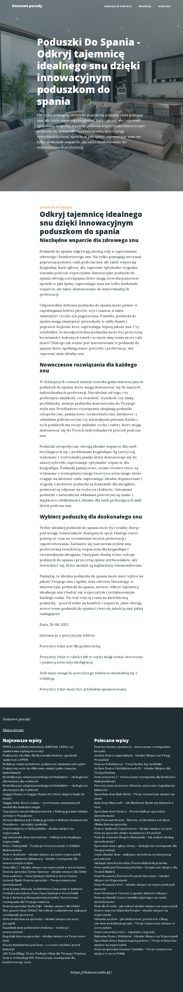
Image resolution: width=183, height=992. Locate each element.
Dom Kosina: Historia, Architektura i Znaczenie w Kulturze (43, 889)
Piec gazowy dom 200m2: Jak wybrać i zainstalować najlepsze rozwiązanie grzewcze (45, 912)
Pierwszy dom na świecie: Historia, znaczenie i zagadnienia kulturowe (134, 788)
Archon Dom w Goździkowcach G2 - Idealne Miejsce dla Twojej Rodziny (132, 770)
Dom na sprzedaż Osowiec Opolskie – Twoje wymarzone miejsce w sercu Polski (133, 951)
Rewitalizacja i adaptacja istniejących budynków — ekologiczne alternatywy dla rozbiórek (45, 779)
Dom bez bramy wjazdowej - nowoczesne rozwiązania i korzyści (132, 749)
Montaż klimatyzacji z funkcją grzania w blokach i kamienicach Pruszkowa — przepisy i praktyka (45, 822)
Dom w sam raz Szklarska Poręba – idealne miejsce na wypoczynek (131, 912)
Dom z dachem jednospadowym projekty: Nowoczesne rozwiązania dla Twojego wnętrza (40, 900)
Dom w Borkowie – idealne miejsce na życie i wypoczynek (42, 854)
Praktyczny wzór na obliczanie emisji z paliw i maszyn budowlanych (39, 770)
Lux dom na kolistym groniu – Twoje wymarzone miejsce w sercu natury (134, 925)
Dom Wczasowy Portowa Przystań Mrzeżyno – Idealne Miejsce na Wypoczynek (131, 878)
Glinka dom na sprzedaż (110, 824)
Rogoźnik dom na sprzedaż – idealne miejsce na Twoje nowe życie (44, 938)
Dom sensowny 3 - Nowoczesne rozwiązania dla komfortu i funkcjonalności (134, 779)
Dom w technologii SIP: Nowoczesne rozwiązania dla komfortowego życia (39, 960)
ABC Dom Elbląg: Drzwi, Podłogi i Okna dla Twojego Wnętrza (44, 953)
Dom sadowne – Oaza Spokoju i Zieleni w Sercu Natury (40, 876)
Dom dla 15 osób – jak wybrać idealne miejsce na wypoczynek (135, 906)
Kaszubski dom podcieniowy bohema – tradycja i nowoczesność (36, 930)
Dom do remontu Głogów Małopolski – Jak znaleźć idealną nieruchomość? (134, 839)
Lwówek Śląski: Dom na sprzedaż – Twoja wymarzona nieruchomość (39, 882)
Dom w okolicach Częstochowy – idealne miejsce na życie (133, 828)
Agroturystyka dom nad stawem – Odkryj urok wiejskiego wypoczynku (42, 839)
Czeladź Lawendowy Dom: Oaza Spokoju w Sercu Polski (40, 893)
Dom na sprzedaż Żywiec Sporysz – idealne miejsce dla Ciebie (45, 871)
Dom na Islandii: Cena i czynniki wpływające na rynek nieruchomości (130, 900)
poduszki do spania (56, 207)
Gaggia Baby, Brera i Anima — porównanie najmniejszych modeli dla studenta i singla (41, 805)
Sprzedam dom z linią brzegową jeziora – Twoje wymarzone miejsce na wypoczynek (135, 943)
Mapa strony (13, 730)
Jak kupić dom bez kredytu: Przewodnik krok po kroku (130, 863)
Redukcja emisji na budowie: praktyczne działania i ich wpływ (44, 764)
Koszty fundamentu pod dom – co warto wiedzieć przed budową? (41, 947)
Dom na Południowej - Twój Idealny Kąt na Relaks (128, 764)
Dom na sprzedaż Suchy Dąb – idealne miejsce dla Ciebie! (41, 906)
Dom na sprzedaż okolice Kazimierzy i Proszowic (127, 833)
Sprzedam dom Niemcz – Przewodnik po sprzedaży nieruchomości (129, 813)
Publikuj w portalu (118, 6)
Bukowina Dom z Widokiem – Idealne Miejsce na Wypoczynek (136, 936)
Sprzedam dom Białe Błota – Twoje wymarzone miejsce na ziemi (134, 796)
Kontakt (165, 6)
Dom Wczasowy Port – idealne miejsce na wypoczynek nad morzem (134, 887)
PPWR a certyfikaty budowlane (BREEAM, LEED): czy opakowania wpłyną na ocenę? (38, 749)
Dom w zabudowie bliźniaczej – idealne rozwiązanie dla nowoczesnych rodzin (40, 861)
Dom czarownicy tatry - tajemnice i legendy (124, 932)
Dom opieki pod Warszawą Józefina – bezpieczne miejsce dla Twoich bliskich (135, 869)
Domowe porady (27, 5)
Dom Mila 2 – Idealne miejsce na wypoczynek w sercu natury (44, 867)
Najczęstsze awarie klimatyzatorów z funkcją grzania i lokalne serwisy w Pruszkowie (45, 813)
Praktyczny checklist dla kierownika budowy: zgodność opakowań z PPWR (40, 757)
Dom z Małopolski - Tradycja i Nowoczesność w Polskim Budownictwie (41, 848)
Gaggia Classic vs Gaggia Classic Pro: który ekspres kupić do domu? (44, 796)
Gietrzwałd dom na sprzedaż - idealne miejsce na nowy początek (41, 921)
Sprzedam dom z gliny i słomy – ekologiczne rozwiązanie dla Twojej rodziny (135, 848)
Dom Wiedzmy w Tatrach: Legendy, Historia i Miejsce (130, 893)
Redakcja (145, 6)
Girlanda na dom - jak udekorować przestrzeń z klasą (130, 919)
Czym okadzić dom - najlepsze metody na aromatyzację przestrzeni (132, 856)
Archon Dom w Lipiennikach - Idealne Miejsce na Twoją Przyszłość (132, 757)
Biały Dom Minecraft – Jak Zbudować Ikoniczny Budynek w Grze (134, 805)
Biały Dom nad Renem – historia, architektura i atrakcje (132, 820)
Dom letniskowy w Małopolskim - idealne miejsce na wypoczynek (38, 831)
